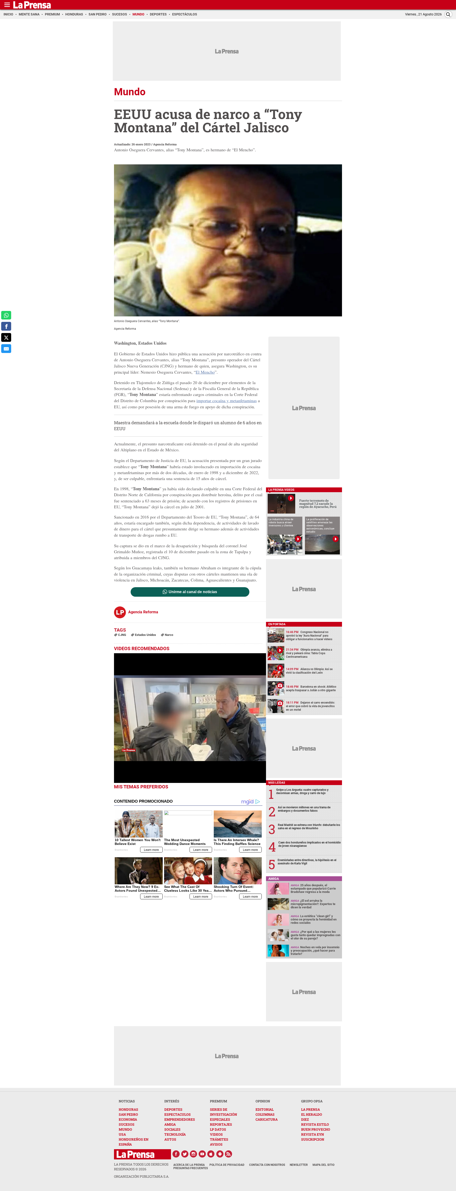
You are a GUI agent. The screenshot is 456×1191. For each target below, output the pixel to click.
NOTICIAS (127, 1101)
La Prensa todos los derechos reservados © (141, 1166)
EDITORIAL (265, 1109)
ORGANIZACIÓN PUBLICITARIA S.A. (141, 1176)
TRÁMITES (219, 1139)
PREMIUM (218, 1101)
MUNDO (125, 1129)
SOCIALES (172, 1129)
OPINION (263, 1101)
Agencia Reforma (165, 144)
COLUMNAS (265, 1114)
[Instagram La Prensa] (193, 1154)
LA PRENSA (310, 1109)
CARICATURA (267, 1119)
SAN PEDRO (128, 1114)
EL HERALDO (311, 1114)
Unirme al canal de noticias (193, 592)
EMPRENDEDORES (179, 1119)
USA (122, 1134)
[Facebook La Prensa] (176, 1154)
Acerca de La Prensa (189, 1165)
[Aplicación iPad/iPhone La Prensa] (211, 1154)
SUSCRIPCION (312, 1139)
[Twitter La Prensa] (185, 1154)
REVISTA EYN (312, 1134)
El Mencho (205, 372)
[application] (190, 718)
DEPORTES (173, 1109)
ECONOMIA (128, 1119)
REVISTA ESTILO (315, 1124)
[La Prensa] (135, 1154)
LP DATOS (218, 1129)
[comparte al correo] (6, 348)
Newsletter (299, 1165)
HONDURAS (128, 1109)
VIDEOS (216, 1134)
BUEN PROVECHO (315, 1129)
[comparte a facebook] (6, 326)
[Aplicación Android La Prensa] (220, 1154)
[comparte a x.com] (6, 337)
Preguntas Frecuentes (190, 1168)
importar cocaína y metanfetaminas (226, 400)
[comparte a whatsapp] (6, 315)
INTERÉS (171, 1101)
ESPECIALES (220, 1119)
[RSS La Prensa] (229, 1154)
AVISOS (216, 1144)
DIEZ (305, 1119)
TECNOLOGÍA (175, 1134)
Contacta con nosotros (267, 1165)
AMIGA (170, 1124)
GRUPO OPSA (312, 1101)
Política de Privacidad (226, 1165)
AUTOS (170, 1139)
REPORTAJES (221, 1124)
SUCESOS (126, 1124)
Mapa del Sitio (323, 1165)
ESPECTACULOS (177, 1114)
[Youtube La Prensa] (202, 1154)
